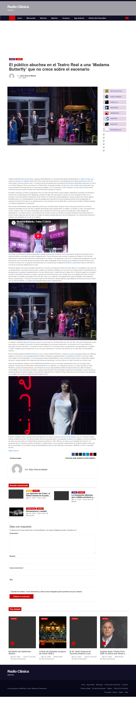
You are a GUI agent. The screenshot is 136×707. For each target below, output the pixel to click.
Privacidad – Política (110, 692)
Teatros (19, 59)
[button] (124, 18)
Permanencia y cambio (36, 511)
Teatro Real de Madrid (28, 76)
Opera (12, 59)
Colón (29, 491)
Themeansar (43, 688)
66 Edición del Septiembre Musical (20, 652)
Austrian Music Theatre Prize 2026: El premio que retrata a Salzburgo (112, 653)
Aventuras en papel (15, 458)
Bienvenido (31, 18)
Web (11, 580)
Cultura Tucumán (29, 657)
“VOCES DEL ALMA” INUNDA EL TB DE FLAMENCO (80, 458)
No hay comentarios (18, 659)
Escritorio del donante (99, 688)
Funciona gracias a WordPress (17, 688)
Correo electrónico (17, 568)
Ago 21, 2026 (31, 498)
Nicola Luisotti (72, 263)
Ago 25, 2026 (16, 657)
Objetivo (54, 18)
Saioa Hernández (29, 342)
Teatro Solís (31, 508)
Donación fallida (85, 688)
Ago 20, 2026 (31, 513)
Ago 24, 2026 (77, 657)
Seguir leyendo (13, 451)
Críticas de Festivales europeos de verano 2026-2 (52, 652)
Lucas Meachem (70, 356)
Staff (126, 692)
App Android (79, 18)
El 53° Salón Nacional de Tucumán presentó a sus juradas (80, 653)
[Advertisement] (68, 37)
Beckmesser (58, 657)
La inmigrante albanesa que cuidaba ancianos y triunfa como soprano (82, 497)
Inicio (20, 18)
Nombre (13, 556)
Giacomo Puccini (86, 181)
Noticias (43, 18)
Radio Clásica (18, 7)
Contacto (66, 18)
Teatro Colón (41, 498)
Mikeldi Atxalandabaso (42, 363)
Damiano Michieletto (75, 183)
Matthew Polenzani (31, 354)
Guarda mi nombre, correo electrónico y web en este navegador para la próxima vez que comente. (46, 591)
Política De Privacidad (97, 18)
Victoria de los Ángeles (68, 437)
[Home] (12, 18)
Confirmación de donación (112, 685)
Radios (121, 692)
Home (83, 685)
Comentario (14, 533)
